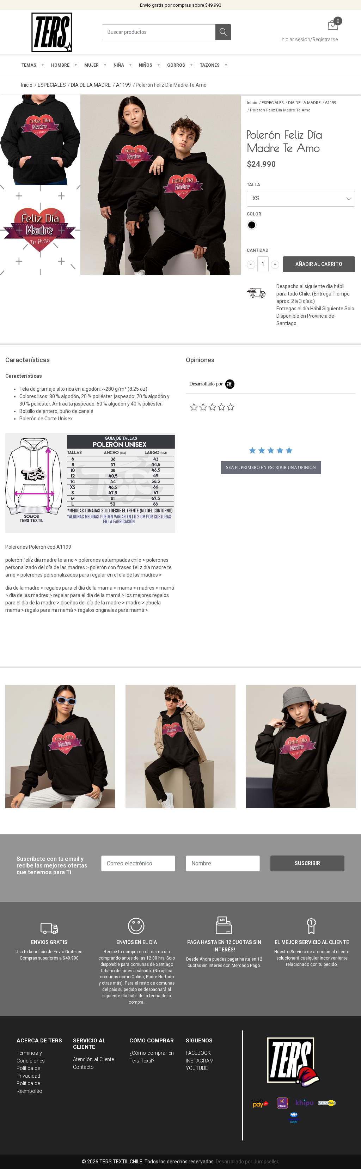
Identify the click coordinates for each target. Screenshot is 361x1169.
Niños (145, 65)
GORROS (176, 65)
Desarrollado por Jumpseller (247, 1161)
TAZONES (210, 65)
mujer (91, 65)
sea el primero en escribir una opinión (271, 467)
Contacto (83, 1067)
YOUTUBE (197, 1068)
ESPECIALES (52, 85)
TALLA (253, 184)
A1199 (123, 85)
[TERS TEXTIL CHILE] (53, 32)
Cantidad (257, 250)
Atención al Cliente (93, 1060)
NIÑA (119, 65)
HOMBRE (60, 65)
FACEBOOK (198, 1053)
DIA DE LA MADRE (91, 85)
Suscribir (307, 863)
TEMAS (29, 65)
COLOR (254, 214)
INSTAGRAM (200, 1061)
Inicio (26, 85)
